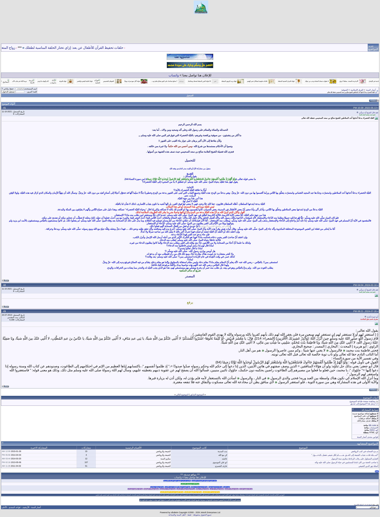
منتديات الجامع (213, 500)
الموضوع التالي (182, 394)
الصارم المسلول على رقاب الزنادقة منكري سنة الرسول (354, 459)
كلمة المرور (32, 92)
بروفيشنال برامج (240, 495)
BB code (372, 425)
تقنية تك (248, 495)
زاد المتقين (222, 500)
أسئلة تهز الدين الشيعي (368, 466)
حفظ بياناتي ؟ (7, 89)
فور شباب (156, 500)
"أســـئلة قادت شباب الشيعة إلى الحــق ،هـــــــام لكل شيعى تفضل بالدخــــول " (344, 455)
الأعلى (4, 507)
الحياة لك (172, 495)
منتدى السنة (236, 500)
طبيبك (150, 495)
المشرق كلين (205, 495)
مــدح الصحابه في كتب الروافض (364, 451)
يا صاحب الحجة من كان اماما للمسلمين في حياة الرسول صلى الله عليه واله (346, 462)
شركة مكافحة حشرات (135, 489)
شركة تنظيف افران (246, 489)
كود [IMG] (374, 430)
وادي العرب (170, 500)
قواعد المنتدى (14, 507)
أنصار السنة (371, 90)
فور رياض (178, 495)
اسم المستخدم (31, 89)
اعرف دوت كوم (157, 495)
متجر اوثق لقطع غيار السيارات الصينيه (204, 481)
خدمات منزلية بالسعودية (189, 495)
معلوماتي (178, 500)
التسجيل (190, 95)
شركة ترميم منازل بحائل (199, 487)
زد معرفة (204, 500)
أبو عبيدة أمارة (372, 317)
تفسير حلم (103, 495)
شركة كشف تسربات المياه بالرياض (172, 492)
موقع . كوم (232, 495)
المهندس (282, 495)
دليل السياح (255, 495)
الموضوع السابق (197, 394)
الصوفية (344, 90)
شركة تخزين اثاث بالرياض (211, 492)
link (377, 471)
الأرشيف (25, 507)
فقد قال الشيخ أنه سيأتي (368, 113)
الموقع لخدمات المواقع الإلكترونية (363, 504)
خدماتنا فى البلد (121, 495)
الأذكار (229, 500)
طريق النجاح (195, 500)
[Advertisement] (190, 29)
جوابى (150, 500)
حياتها (163, 500)
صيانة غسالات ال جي (216, 489)
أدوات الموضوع (8, 104)
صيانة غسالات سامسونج (167, 489)
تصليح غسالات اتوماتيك (151, 489)
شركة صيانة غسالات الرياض (185, 489)
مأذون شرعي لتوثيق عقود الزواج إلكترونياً (177, 481)
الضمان (199, 495)
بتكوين (97, 495)
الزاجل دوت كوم (111, 495)
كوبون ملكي (165, 495)
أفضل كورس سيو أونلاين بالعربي (219, 495)
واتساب (174, 75)
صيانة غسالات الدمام (231, 489)
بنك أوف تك (143, 500)
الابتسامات (373, 428)
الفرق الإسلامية (357, 90)
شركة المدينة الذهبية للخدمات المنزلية (137, 495)
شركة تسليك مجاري (157, 487)
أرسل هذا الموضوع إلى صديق (362, 404)
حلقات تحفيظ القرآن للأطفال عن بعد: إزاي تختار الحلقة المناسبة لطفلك (103, 47)
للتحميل (190, 160)
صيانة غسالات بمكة (202, 489)
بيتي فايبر (226, 487)
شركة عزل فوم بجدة (215, 487)
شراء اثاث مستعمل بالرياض (190, 484)
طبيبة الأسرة (186, 500)
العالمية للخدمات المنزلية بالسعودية (268, 495)
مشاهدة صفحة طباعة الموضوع (362, 401)
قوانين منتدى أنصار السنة (367, 437)
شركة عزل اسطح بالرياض (193, 492)
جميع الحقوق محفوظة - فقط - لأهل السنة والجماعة (190, 515)
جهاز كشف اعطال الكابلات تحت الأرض (177, 487)
